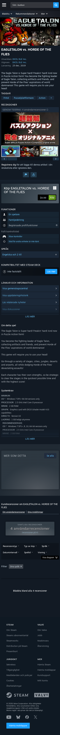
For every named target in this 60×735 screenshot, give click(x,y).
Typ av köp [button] (29, 546)
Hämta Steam (44, 664)
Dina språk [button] (14, 566)
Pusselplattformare (24, 97)
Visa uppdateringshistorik (15, 295)
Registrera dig (8, 164)
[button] (7, 13)
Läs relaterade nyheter (14, 302)
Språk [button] (44, 546)
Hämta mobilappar (18, 725)
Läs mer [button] (51, 271)
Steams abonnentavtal (17, 635)
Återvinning (43, 646)
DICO (14, 59)
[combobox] (32, 5)
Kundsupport (43, 675)
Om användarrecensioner (14, 512)
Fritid (6, 97)
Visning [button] (41, 552)
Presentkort (12, 651)
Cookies (10, 680)
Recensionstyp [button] (10, 546)
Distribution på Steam (17, 646)
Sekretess (11, 664)
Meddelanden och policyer (19, 675)
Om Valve (42, 630)
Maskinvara (42, 640)
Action (42, 97)
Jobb (39, 635)
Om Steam (11, 630)
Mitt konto (42, 680)
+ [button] (51, 97)
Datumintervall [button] (10, 552)
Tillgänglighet (13, 670)
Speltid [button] (27, 552)
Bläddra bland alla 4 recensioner (30, 590)
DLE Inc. (23, 59)
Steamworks (12, 640)
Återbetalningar (14, 686)
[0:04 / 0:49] (30, 128)
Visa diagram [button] (48, 557)
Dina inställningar (35, 512)
